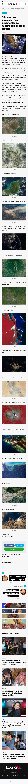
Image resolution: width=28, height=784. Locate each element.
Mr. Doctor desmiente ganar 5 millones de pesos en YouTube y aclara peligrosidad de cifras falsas (13, 725)
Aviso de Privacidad (8, 776)
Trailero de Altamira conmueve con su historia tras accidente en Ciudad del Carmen (13, 756)
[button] (2, 4)
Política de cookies (20, 776)
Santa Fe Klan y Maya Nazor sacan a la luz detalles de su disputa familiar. (12, 693)
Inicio (3, 8)
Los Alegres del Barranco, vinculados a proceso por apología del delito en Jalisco (14, 662)
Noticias (7, 8)
